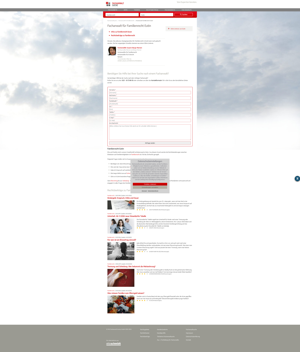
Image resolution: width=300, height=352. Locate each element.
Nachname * (113, 95)
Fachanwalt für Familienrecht (126, 20)
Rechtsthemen (144, 333)
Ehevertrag (114, 181)
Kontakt (188, 340)
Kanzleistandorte (162, 329)
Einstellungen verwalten (150, 187)
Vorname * (112, 90)
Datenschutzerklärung (193, 336)
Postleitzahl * (113, 101)
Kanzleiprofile (161, 333)
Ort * (110, 106)
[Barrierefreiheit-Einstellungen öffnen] (297, 178)
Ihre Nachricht (113, 123)
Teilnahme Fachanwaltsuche (166, 336)
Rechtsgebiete (144, 329)
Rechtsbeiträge (152, 10)
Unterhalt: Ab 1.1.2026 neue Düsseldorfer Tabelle (126, 216)
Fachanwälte (170, 10)
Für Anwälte (187, 10)
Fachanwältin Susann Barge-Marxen (130, 48)
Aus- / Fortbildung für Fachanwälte (168, 340)
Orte (125, 10)
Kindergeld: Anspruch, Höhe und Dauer (123, 198)
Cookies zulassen (150, 184)
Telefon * (112, 112)
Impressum (189, 333)
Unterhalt (130, 173)
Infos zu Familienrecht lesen (121, 32)
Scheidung (125, 181)
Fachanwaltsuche (112, 20)
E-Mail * (111, 118)
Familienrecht (135, 154)
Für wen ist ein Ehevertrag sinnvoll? (121, 240)
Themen (137, 10)
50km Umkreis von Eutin (177, 29)
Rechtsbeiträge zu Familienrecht (123, 35)
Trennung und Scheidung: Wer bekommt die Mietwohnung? (131, 266)
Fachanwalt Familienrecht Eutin (144, 20)
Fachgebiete (112, 10)
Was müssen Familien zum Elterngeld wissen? (125, 293)
